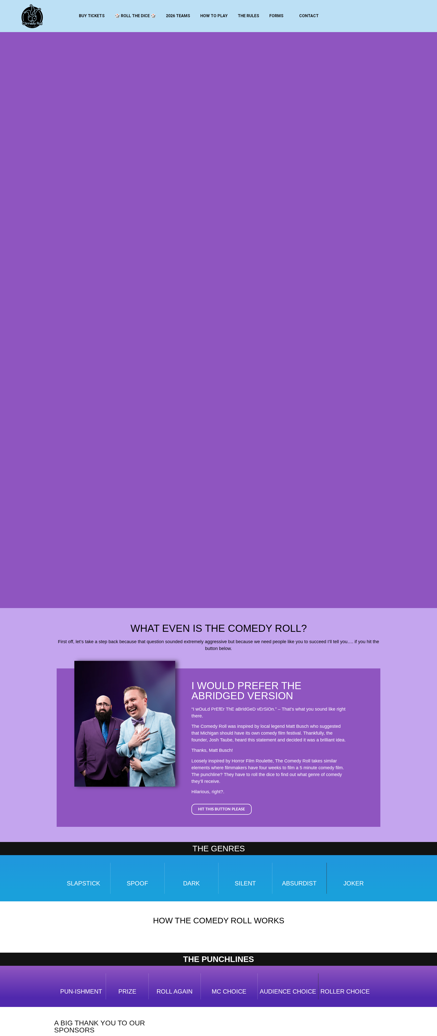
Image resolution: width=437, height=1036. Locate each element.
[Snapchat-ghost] (392, 17)
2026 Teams (178, 15)
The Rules (248, 15)
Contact (309, 15)
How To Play (214, 15)
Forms (276, 15)
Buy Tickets (92, 15)
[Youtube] (379, 17)
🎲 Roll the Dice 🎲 (135, 15)
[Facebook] (351, 17)
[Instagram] (365, 17)
